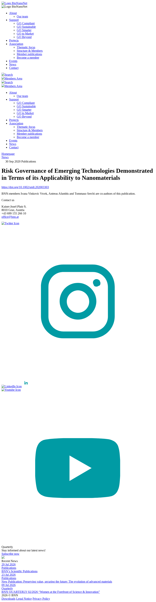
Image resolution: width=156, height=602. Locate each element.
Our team (22, 16)
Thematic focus (26, 47)
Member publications (29, 54)
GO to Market (25, 33)
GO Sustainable (26, 26)
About (13, 13)
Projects (14, 40)
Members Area (13, 78)
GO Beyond (24, 37)
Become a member (28, 57)
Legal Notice (24, 598)
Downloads (8, 598)
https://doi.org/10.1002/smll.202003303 (25, 187)
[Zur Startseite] (14, 3)
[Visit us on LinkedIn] (16, 386)
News (12, 64)
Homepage (8, 153)
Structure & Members (30, 50)
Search (9, 74)
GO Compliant (26, 23)
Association (16, 43)
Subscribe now (10, 553)
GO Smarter (24, 30)
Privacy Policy (41, 598)
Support (14, 20)
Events (13, 61)
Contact (13, 67)
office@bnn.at (10, 216)
